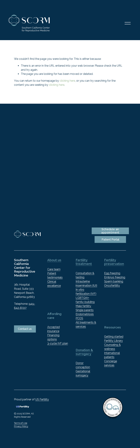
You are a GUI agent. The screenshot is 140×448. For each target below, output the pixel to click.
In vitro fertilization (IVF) (86, 291)
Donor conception (83, 365)
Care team (53, 269)
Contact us (25, 328)
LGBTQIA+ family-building (85, 300)
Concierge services (110, 363)
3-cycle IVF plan (57, 343)
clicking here (67, 80)
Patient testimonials (55, 275)
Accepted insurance (53, 329)
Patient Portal (110, 239)
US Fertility (42, 399)
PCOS (79, 318)
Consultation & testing (85, 275)
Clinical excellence (54, 283)
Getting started (113, 336)
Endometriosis (85, 314)
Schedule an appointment (110, 231)
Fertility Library (113, 340)
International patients (112, 355)
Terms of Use (20, 423)
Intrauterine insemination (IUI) (86, 283)
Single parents (85, 310)
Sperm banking (113, 281)
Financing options (53, 337)
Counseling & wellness (112, 346)
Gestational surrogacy (83, 373)
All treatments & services (86, 324)
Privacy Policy (21, 426)
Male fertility (83, 306)
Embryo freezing (114, 277)
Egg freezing (112, 273)
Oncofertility (112, 285)
